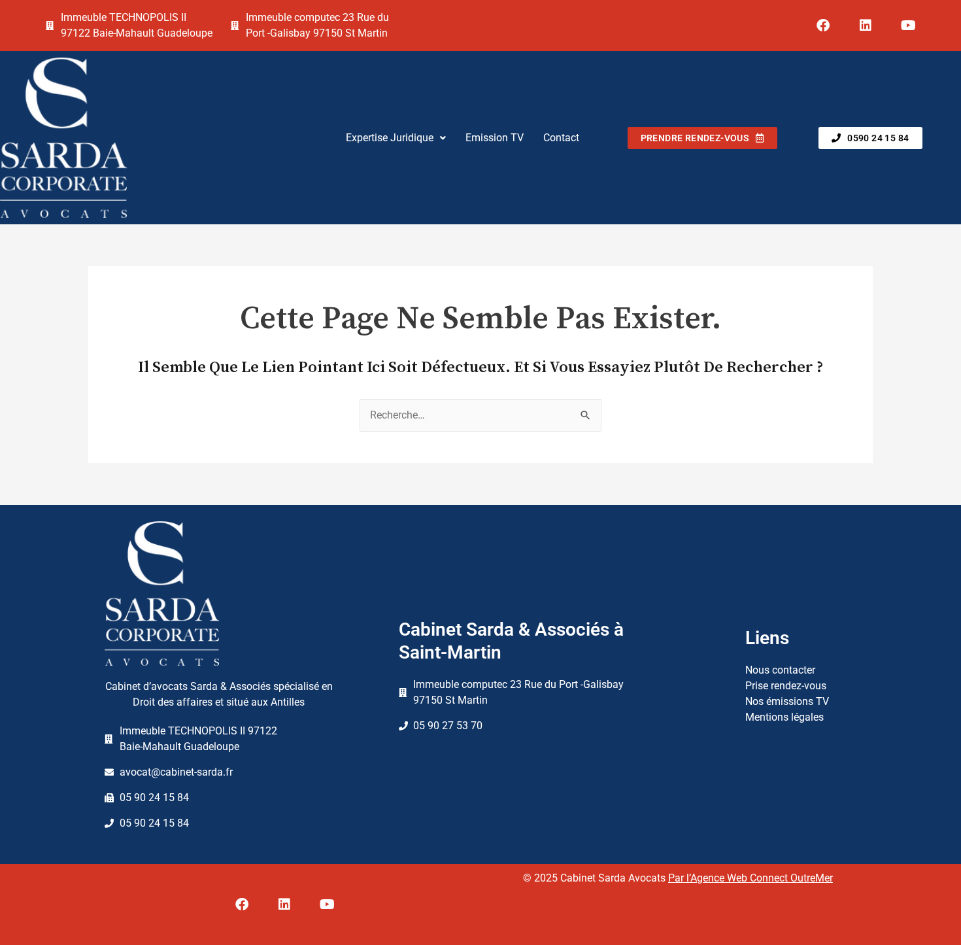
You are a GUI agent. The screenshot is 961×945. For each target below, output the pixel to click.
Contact (561, 137)
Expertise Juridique (389, 137)
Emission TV (494, 137)
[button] (396, 138)
